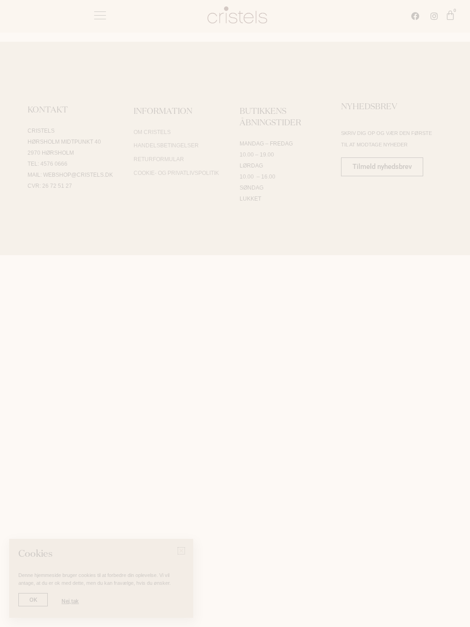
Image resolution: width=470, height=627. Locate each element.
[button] (387, 156)
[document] (235, 313)
